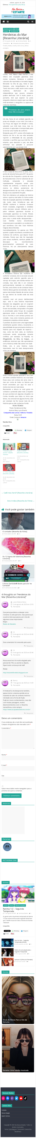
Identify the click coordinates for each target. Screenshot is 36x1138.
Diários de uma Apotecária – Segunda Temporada (23, 951)
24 (19, 534)
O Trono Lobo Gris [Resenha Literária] (8, 473)
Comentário (6, 728)
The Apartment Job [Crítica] (17, 4)
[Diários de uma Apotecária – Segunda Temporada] (8, 949)
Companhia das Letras (18, 43)
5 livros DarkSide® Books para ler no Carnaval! (17, 584)
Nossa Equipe (6, 1113)
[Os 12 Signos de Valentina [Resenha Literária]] (18, 539)
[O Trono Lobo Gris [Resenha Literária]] (9, 467)
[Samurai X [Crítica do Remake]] (8, 959)
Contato (4, 1110)
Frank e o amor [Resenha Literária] (22, 452)
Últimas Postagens (20, 905)
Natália (10, 45)
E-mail (4, 765)
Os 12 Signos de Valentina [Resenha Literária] (16, 557)
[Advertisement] (13, 820)
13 (20, 561)
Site (3, 776)
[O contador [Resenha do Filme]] (18, 514)
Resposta (29, 628)
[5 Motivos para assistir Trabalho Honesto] (9, 446)
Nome (4, 755)
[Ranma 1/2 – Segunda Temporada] (18, 886)
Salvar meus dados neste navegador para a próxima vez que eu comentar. (16, 790)
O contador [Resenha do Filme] (14, 531)
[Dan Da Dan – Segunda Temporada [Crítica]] (8, 939)
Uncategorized (14, 31)
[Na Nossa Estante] (4, 22)
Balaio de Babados (9, 624)
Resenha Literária (8, 29)
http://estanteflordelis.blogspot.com (15, 673)
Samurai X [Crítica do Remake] (23, 959)
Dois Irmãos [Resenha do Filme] (20, 501)
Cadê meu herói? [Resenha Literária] (17, 493)
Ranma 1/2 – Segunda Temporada (13, 909)
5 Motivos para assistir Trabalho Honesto (8, 452)
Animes (6, 905)
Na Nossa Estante (22, 41)
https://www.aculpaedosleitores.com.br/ (16, 710)
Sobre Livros (20, 45)
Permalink (16, 607)
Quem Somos (6, 1116)
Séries (11, 905)
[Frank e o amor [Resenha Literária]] (23, 446)
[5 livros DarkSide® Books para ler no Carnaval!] (18, 566)
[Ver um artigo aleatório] (32, 21)
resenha (14, 45)
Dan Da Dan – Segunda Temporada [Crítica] (21, 941)
